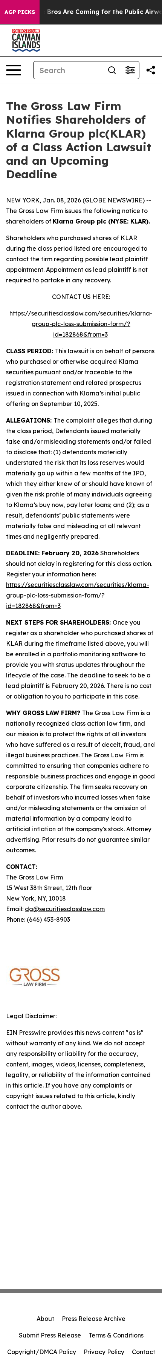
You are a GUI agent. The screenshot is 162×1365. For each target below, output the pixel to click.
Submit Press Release (50, 1335)
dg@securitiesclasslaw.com (65, 909)
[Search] (112, 70)
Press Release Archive (93, 1318)
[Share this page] (150, 70)
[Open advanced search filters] (130, 70)
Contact (143, 1352)
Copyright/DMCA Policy (41, 1352)
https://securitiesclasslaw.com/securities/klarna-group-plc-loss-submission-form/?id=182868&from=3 (81, 323)
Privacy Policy (104, 1352)
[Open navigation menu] (13, 70)
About (45, 1318)
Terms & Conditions (116, 1335)
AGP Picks (20, 12)
